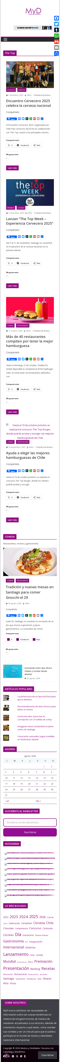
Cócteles (8, 935)
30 (52, 789)
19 (21, 783)
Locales (21, 208)
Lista (32, 954)
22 (44, 783)
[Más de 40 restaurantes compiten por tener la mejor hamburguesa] (30, 310)
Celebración (14, 923)
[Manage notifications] (6, 1055)
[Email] (56, 47)
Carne (50, 917)
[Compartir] (56, 53)
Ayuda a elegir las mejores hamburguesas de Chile (28, 455)
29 (44, 789)
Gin (26, 942)
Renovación (8, 974)
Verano (47, 978)
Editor (29, 95)
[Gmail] (56, 42)
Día (18, 934)
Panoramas (22, 962)
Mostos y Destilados (30, 1048)
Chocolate (8, 928)
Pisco (30, 961)
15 (44, 778)
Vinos (13, 983)
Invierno (30, 947)
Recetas (48, 968)
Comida (10, 326)
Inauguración (35, 941)
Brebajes (10, 208)
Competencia (21, 928)
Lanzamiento (16, 954)
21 (37, 783)
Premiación (43, 961)
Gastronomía (22, 442)
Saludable (43, 974)
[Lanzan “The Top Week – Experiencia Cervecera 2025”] (30, 192)
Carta (5, 923)
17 (6, 783)
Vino (5, 983)
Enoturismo (28, 935)
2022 (5, 917)
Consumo (48, 928)
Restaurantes (22, 326)
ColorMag (8, 1051)
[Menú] (5, 39)
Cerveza (39, 923)
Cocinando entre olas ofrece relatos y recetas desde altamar (38, 671)
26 (21, 789)
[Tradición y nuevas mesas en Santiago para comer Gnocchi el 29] (30, 562)
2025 (33, 916)
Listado (39, 954)
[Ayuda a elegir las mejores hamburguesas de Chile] (30, 431)
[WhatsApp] (56, 36)
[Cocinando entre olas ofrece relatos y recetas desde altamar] (12, 673)
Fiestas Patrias (41, 935)
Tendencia (31, 978)
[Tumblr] (56, 30)
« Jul (7, 801)
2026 (42, 917)
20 (29, 783)
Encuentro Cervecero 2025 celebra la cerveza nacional (28, 103)
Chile (49, 923)
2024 (23, 916)
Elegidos (11, 90)
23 (52, 783)
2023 (14, 916)
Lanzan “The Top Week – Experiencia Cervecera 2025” (29, 221)
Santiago (8, 978)
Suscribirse (30, 832)
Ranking (35, 969)
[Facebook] (56, 18)
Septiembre (20, 979)
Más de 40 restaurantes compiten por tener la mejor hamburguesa (29, 341)
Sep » (38, 801)
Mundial (9, 961)
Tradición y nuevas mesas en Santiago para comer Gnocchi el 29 (30, 592)
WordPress (20, 1051)
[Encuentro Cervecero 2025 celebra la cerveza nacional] (30, 74)
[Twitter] (56, 24)
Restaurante (20, 974)
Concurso (35, 928)
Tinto (39, 978)
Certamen (26, 923)
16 (52, 778)
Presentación (16, 968)
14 (37, 778)
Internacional (13, 947)
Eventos (21, 90)
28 (37, 789)
